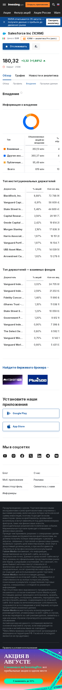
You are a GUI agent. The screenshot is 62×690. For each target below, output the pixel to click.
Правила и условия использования (20, 648)
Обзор (6, 83)
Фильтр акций (22, 12)
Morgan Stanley (13, 229)
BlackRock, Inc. (12, 195)
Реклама (38, 479)
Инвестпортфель (12, 486)
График (20, 75)
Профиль (17, 83)
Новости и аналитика (43, 75)
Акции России (42, 12)
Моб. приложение (13, 479)
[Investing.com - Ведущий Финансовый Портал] (15, 4)
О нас (37, 473)
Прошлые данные (49, 83)
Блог (5, 473)
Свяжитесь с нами (44, 486)
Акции (7, 12)
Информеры (9, 493)
